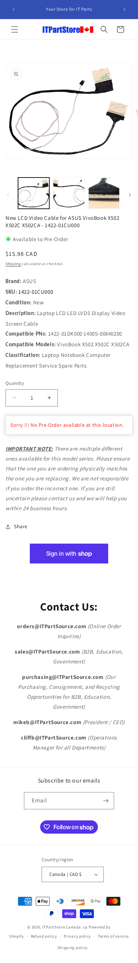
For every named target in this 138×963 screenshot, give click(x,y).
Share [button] (21, 526)
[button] (15, 29)
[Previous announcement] (14, 9)
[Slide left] (8, 195)
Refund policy (44, 936)
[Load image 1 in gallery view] (33, 193)
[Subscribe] (106, 800)
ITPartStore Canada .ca (65, 927)
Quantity (15, 383)
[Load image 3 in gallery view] (104, 193)
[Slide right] (130, 195)
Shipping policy (72, 947)
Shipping (13, 263)
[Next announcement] (124, 9)
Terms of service (113, 936)
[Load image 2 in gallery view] (68, 193)
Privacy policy (77, 936)
